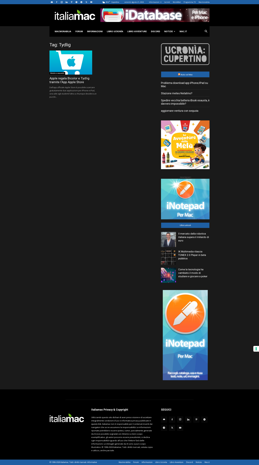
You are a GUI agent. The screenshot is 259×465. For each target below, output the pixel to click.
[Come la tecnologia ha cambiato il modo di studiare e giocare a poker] (168, 275)
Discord (155, 31)
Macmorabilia (204, 2)
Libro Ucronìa (115, 31)
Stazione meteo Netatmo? (176, 93)
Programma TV (190, 2)
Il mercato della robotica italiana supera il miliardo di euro (193, 237)
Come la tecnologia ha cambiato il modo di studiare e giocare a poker (192, 273)
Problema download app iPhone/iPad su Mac (184, 84)
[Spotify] (76, 2)
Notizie (168, 31)
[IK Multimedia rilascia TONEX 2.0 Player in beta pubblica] (168, 257)
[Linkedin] (66, 2)
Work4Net (177, 2)
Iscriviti (167, 2)
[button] (206, 31)
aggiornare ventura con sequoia (179, 110)
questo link (96, 424)
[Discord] (51, 2)
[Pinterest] (71, 2)
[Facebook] (56, 2)
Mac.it (183, 31)
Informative (92, 462)
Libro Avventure (137, 31)
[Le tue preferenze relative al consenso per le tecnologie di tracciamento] (256, 349)
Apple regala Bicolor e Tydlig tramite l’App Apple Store (69, 80)
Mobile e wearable (57, 73)
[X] (86, 2)
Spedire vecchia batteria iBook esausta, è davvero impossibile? (185, 102)
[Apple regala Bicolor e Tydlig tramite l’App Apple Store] (73, 63)
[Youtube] (91, 2)
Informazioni (154, 2)
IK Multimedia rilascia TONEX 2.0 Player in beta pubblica (192, 255)
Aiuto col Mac (187, 75)
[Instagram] (61, 2)
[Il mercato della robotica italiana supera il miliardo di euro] (168, 239)
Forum (79, 31)
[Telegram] (81, 2)
